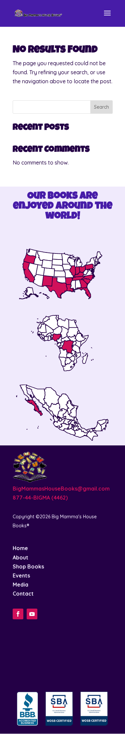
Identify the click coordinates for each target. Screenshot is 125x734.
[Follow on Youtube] (32, 614)
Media (20, 584)
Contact (23, 593)
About (20, 557)
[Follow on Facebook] (18, 614)
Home (20, 548)
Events (21, 575)
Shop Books (28, 566)
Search (101, 107)
